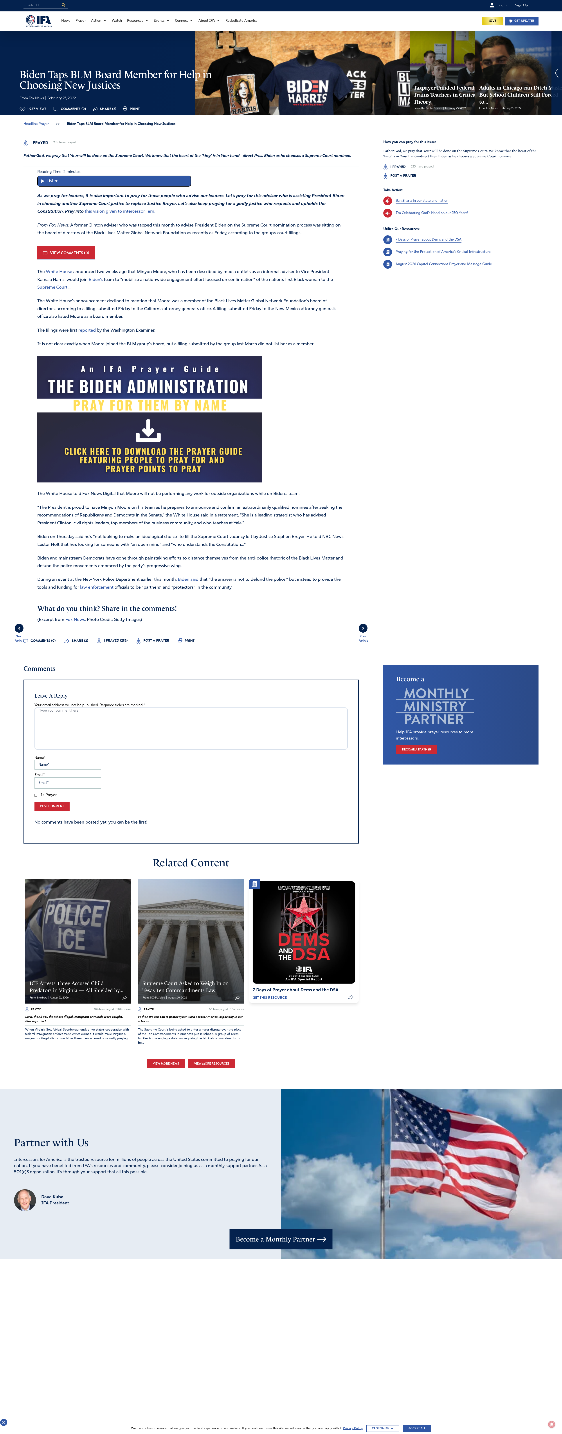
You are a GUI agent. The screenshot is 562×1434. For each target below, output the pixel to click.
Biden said (188, 580)
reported (87, 330)
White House (59, 272)
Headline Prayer (36, 124)
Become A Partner (416, 749)
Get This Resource (270, 997)
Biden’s (96, 280)
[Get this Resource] (304, 932)
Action (96, 21)
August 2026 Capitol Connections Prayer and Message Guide (444, 264)
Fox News (75, 620)
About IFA (206, 21)
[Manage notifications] (551, 1424)
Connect (181, 21)
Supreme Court (52, 287)
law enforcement (96, 587)
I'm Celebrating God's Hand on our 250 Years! (432, 213)
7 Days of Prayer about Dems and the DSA (428, 239)
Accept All (416, 1428)
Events (159, 21)
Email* (39, 775)
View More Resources (211, 1063)
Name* (39, 758)
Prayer (81, 21)
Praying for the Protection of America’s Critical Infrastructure (443, 252)
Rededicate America (241, 21)
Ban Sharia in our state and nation (422, 201)
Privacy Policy (353, 1428)
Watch (117, 21)
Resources (135, 21)
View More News (166, 1063)
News (65, 21)
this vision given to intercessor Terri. (120, 211)
